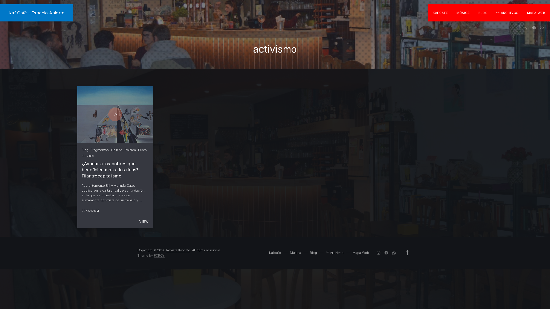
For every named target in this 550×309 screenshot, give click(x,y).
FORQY (159, 255)
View (144, 222)
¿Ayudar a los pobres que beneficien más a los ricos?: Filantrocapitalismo (111, 170)
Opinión (117, 150)
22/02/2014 (90, 211)
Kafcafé (440, 13)
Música (463, 13)
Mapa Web (536, 13)
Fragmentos (100, 150)
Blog (483, 13)
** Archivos (507, 13)
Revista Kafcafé (178, 250)
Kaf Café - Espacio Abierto (36, 12)
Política (130, 150)
